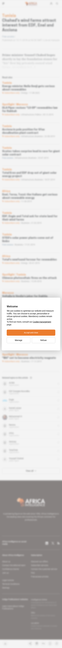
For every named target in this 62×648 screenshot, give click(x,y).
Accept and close (31, 333)
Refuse (43, 340)
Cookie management (42, 322)
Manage (18, 340)
